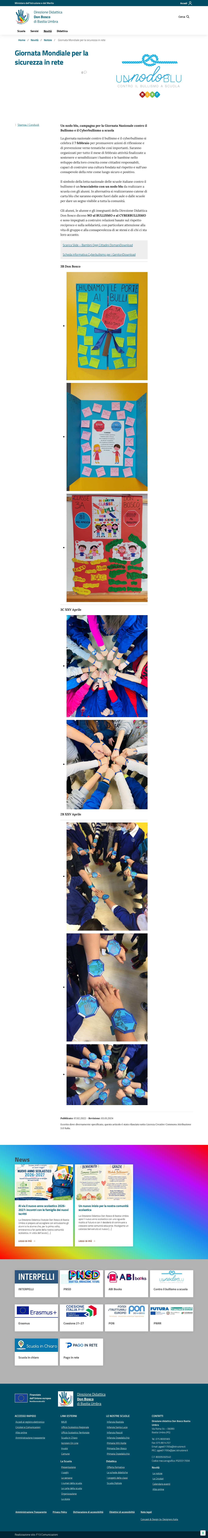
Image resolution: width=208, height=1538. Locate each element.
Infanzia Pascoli (115, 1432)
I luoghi (65, 1472)
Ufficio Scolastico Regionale (75, 1427)
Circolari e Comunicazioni (28, 1427)
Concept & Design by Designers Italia (159, 1519)
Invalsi (64, 1448)
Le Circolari (158, 1478)
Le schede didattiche (117, 1472)
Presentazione (68, 1467)
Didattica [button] (62, 31)
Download (126, 245)
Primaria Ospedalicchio (118, 1454)
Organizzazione (69, 1493)
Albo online (21, 1432)
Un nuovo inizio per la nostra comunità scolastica (103, 1207)
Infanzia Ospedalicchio (118, 1437)
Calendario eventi (161, 1484)
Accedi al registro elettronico (30, 1422)
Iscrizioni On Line (69, 1443)
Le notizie (157, 1473)
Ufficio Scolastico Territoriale (75, 1432)
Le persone (66, 1478)
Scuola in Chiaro (69, 1437)
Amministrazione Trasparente (31, 1512)
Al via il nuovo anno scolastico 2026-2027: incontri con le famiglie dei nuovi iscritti (43, 1209)
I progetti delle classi (117, 1478)
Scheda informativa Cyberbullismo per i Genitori (93, 254)
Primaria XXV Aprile (116, 1443)
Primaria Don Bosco (117, 1448)
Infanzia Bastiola (115, 1422)
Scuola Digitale (114, 1483)
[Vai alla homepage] (22, 16)
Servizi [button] (34, 31)
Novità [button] (48, 31)
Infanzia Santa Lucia (117, 1427)
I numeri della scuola (71, 1483)
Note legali (146, 1512)
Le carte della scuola (71, 1488)
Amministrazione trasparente (30, 1437)
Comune (65, 1454)
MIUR (64, 1422)
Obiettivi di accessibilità (122, 1512)
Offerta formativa (116, 1467)
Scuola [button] (21, 31)
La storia (65, 1499)
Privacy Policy (60, 1512)
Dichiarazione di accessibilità (88, 1512)
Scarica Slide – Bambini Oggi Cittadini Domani (91, 245)
